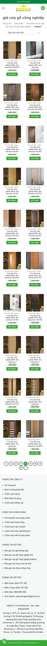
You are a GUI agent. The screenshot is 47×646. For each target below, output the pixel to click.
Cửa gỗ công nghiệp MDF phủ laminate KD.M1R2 (12, 107)
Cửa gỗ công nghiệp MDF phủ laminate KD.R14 (12, 233)
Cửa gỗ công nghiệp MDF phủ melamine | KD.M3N (35, 360)
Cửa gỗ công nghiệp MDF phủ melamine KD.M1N (34, 444)
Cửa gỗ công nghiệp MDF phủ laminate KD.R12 (35, 191)
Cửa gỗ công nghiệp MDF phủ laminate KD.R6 (12, 318)
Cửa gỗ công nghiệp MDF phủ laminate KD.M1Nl (12, 65)
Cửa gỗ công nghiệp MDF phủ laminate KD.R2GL (12, 275)
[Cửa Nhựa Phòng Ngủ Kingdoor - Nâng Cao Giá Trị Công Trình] (23, 8)
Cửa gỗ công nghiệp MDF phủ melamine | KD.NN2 (12, 360)
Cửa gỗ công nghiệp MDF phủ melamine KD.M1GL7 (12, 444)
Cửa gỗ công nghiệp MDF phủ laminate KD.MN (35, 149)
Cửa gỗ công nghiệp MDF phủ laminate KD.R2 (35, 233)
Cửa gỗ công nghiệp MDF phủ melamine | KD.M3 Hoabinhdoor (35, 318)
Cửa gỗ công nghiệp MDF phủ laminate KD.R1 (12, 191)
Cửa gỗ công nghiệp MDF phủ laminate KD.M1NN (35, 65)
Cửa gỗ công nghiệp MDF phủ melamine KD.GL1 (12, 402)
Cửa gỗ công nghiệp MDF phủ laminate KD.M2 (12, 149)
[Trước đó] (6, 464)
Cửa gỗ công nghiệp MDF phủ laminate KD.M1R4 (34, 107)
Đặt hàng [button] (12, 74)
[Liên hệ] (4, 642)
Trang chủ (7, 23)
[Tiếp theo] (26, 468)
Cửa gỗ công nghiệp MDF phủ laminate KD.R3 (35, 275)
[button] (3, 8)
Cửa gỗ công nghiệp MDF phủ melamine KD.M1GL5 (35, 402)
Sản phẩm (18, 23)
